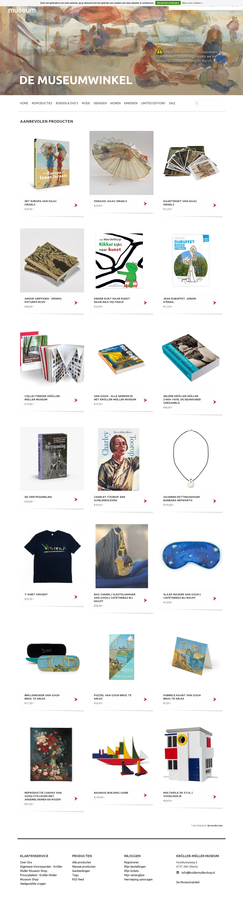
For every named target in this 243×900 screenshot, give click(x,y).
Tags (75, 875)
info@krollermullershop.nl (198, 872)
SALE (172, 103)
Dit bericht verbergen (168, 3)
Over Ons (26, 862)
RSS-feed (78, 879)
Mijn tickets (131, 870)
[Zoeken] (195, 103)
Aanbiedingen (81, 870)
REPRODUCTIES (42, 103)
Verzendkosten (215, 825)
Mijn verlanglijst (134, 875)
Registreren (131, 862)
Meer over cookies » (192, 3)
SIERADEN (100, 103)
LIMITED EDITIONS (153, 103)
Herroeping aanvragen (138, 879)
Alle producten (81, 862)
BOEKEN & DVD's (67, 103)
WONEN (115, 103)
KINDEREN (131, 103)
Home (24, 103)
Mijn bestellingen (135, 866)
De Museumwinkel (187, 882)
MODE (86, 103)
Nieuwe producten (84, 866)
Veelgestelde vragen (33, 883)
